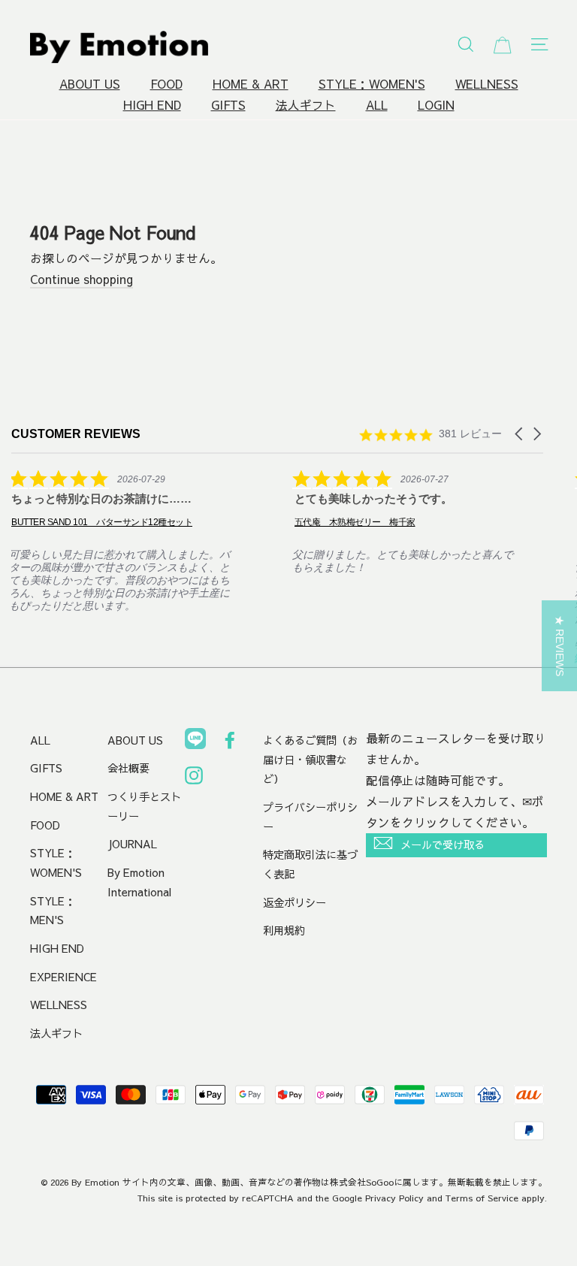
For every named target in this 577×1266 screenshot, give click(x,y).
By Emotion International (139, 882)
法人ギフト (306, 105)
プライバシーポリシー (310, 816)
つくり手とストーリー (144, 806)
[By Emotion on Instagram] (194, 778)
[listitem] (124, 540)
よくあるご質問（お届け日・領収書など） (310, 759)
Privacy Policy (394, 1198)
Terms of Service (482, 1198)
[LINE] (195, 741)
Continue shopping (81, 279)
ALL (377, 105)
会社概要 (128, 767)
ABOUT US (89, 84)
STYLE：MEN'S (52, 910)
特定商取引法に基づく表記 (310, 864)
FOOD (166, 84)
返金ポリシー (294, 902)
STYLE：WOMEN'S (372, 84)
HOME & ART (250, 84)
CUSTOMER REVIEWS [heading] (75, 434)
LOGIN (436, 105)
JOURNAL (132, 843)
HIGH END (152, 105)
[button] (520, 434)
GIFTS (228, 105)
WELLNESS (486, 84)
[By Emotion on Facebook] (230, 743)
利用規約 (284, 930)
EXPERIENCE (63, 976)
